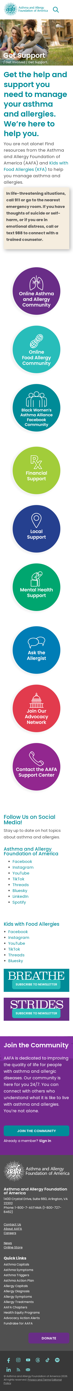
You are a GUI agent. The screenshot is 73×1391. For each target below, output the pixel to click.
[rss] (18, 1369)
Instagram (22, 867)
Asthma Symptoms (18, 1270)
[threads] (38, 1359)
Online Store (13, 1248)
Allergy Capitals (16, 1286)
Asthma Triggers (16, 1275)
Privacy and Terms (39, 1379)
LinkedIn (20, 896)
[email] (28, 1369)
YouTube (20, 873)
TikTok (18, 879)
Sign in (45, 1140)
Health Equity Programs (22, 1313)
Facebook (22, 861)
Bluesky (19, 890)
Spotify (19, 902)
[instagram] (18, 1359)
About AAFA (13, 1229)
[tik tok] (47, 1359)
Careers (10, 1233)
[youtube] (28, 1359)
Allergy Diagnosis (17, 1291)
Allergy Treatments (19, 1302)
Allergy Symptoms (18, 1297)
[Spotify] (57, 1359)
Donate (49, 1338)
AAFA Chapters (15, 1307)
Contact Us (12, 1225)
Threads (20, 885)
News (8, 1243)
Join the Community (36, 1130)
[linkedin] (8, 1369)
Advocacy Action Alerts (22, 1318)
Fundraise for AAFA (18, 1324)
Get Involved (15, 62)
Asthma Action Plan (19, 1281)
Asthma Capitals (16, 1265)
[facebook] (8, 1359)
